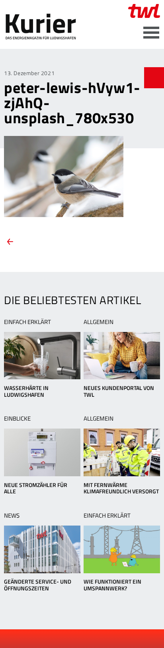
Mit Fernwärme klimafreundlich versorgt (121, 488)
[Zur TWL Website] (144, 11)
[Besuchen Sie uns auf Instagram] (103, 639)
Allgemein (98, 321)
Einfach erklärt (27, 321)
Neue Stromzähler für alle (35, 488)
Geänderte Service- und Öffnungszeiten (37, 584)
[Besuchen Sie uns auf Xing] (89, 639)
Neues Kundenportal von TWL (119, 391)
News (12, 515)
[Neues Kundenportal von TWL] (122, 356)
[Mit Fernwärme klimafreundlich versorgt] (122, 452)
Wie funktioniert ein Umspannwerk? (112, 584)
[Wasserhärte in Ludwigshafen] (42, 356)
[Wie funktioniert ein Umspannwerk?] (122, 549)
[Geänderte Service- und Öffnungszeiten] (42, 549)
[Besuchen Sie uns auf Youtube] (76, 639)
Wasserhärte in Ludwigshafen (26, 391)
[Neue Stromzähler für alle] (42, 452)
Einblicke (17, 418)
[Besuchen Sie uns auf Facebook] (62, 639)
